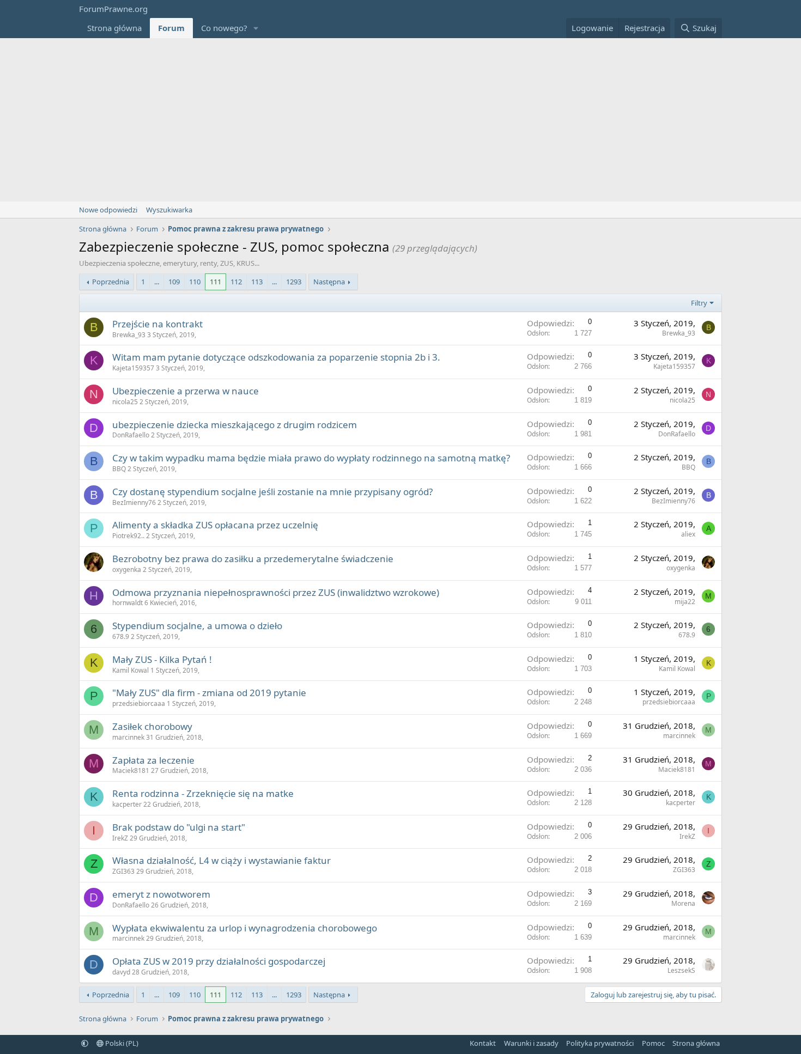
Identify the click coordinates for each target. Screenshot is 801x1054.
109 (174, 282)
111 (215, 282)
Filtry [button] (699, 303)
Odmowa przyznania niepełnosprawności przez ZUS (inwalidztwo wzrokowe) (275, 592)
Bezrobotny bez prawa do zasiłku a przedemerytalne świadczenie (252, 558)
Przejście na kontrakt (157, 324)
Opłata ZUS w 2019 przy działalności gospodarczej (218, 961)
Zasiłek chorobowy (152, 726)
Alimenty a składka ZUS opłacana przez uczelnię (215, 525)
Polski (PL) (121, 1043)
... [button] (156, 282)
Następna (329, 282)
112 (236, 282)
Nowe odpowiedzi (108, 210)
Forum (171, 27)
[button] (256, 28)
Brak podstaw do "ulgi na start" (178, 827)
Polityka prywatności (600, 1043)
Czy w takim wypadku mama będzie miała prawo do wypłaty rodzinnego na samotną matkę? (311, 458)
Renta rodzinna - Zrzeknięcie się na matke (203, 793)
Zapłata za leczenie (153, 760)
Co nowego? (224, 27)
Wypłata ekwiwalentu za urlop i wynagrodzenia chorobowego (244, 928)
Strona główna (114, 27)
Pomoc (653, 1043)
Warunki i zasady (531, 1043)
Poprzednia (110, 282)
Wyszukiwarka (169, 210)
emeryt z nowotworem (161, 894)
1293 (293, 282)
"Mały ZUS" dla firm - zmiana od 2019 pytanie (209, 692)
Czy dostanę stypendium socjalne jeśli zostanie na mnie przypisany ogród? (272, 491)
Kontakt (483, 1043)
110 (195, 282)
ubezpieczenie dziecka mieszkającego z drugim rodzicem (234, 424)
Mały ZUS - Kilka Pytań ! (162, 659)
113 (257, 282)
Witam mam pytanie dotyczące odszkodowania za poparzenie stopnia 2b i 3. (276, 357)
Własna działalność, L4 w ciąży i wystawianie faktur (221, 860)
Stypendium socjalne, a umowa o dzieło (197, 625)
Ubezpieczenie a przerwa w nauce (185, 391)
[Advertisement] (400, 120)
